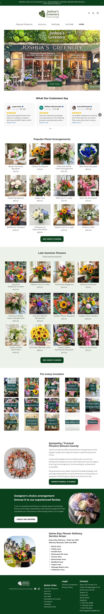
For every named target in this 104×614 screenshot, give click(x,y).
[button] (100, 114)
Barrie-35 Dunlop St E (88, 585)
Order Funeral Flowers (63, 482)
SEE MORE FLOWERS (52, 239)
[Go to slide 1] (49, 88)
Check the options (26, 519)
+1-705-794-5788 (86, 603)
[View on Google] (9, 108)
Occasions (48, 602)
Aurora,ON (84, 595)
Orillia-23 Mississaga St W (90, 587)
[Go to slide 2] (52, 88)
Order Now (54, 84)
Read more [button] (11, 123)
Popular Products (51, 589)
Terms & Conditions (70, 585)
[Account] (93, 13)
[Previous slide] (8, 60)
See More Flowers (52, 360)
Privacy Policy (67, 587)
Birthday (47, 594)
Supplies (47, 604)
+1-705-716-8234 (86, 608)
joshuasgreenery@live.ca (90, 611)
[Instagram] (39, 589)
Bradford (83, 600)
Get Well (47, 596)
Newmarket (84, 598)
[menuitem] (82, 24)
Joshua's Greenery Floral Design (23, 589)
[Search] (89, 13)
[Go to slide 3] (54, 88)
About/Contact (50, 607)
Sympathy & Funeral (52, 599)
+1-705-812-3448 (86, 605)
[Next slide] (102, 3)
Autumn (47, 591)
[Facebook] (35, 589)
